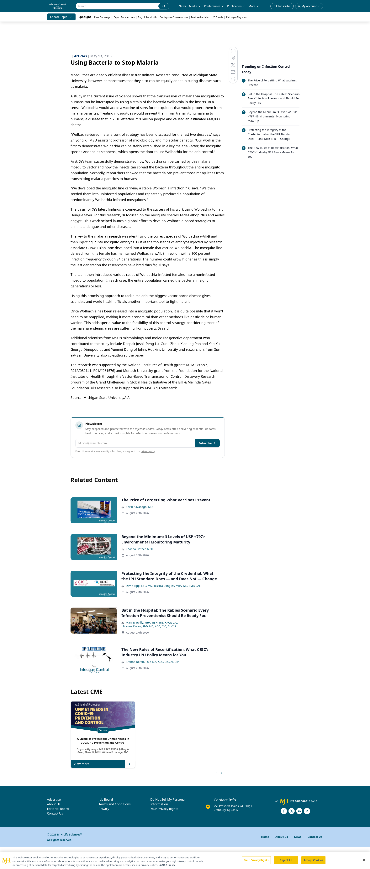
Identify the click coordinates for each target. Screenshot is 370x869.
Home (265, 837)
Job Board (106, 799)
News (182, 6)
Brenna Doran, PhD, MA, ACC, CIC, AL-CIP (149, 626)
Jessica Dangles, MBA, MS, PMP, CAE (177, 586)
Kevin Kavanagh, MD (139, 507)
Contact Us (55, 813)
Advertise (54, 799)
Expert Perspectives (124, 17)
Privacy (104, 809)
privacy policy (148, 451)
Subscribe (205, 443)
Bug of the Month (147, 17)
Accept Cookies (313, 860)
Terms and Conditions (115, 804)
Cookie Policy (167, 865)
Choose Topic (58, 17)
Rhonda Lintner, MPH (139, 549)
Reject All (286, 860)
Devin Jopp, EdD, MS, (139, 586)
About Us (54, 804)
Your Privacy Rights (164, 809)
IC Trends (218, 17)
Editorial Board (58, 809)
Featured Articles (200, 17)
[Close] (364, 860)
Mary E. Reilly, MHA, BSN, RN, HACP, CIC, (152, 622)
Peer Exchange (102, 17)
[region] (185, 860)
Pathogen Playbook (236, 17)
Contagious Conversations (174, 17)
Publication (234, 6)
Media (193, 6)
